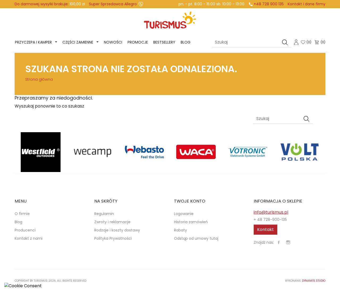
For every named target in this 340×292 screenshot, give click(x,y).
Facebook (278, 242)
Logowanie (184, 213)
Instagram (288, 242)
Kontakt (265, 229)
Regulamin (104, 213)
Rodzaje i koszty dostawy (117, 230)
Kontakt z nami (28, 238)
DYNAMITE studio (313, 281)
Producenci (25, 230)
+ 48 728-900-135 (270, 219)
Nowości (113, 42)
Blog (185, 42)
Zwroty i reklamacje (112, 222)
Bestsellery (164, 42)
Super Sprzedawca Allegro (113, 4)
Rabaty (180, 230)
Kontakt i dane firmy (306, 4)
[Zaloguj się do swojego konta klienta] (296, 42)
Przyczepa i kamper (33, 42)
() (309, 42)
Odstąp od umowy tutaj (196, 238)
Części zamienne (77, 42)
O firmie (22, 213)
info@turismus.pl (271, 212)
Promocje (138, 42)
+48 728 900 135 (269, 4)
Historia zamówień (191, 222)
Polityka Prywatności (113, 238)
